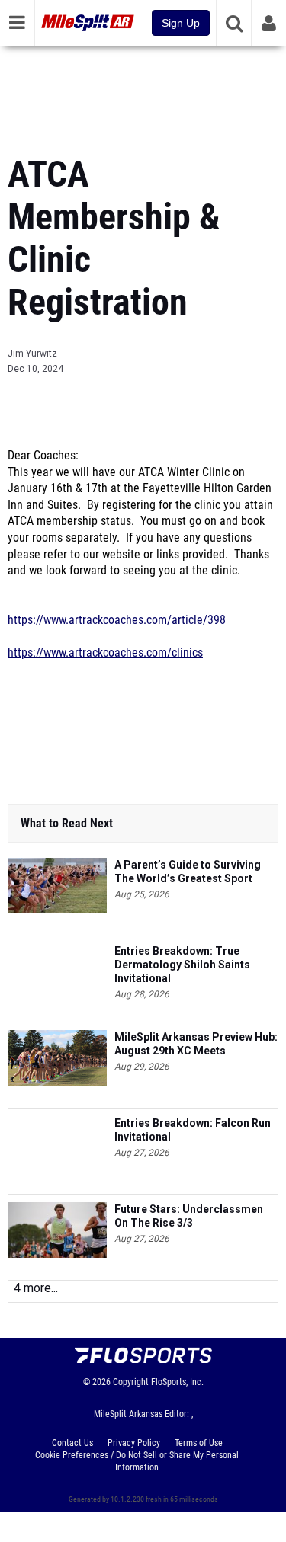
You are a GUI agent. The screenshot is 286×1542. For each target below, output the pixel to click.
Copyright (131, 1382)
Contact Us (72, 1443)
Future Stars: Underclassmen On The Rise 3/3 (188, 1216)
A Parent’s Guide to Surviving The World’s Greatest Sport (187, 872)
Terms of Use (199, 1443)
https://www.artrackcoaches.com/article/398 (117, 620)
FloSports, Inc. (177, 1382)
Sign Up (181, 23)
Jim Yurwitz (32, 353)
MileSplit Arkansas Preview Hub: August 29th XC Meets (196, 1044)
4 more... (36, 1288)
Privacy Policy (134, 1443)
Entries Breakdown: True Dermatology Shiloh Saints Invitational (182, 964)
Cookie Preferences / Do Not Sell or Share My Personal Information (137, 1461)
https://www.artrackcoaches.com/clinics (105, 653)
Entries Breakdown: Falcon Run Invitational (192, 1130)
